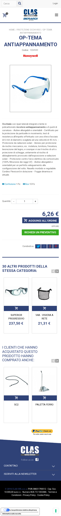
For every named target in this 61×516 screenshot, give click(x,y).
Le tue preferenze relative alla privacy (23, 510)
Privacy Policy (29, 495)
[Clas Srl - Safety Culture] (30, 15)
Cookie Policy (43, 495)
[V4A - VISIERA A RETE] (44, 292)
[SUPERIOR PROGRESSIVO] (16, 292)
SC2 (16, 404)
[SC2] (16, 381)
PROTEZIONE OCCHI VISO (29, 30)
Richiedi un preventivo (40, 232)
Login (55, 3)
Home (12, 30)
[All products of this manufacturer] (30, 119)
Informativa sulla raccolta (11, 514)
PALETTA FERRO (44, 404)
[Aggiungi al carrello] (16, 308)
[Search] (19, 4)
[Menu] (56, 15)
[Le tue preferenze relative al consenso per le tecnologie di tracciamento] (56, 511)
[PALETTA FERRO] (44, 381)
